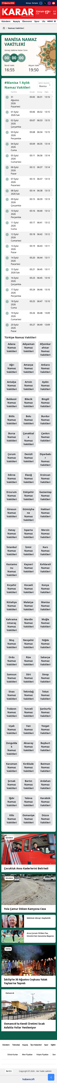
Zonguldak (11, 748)
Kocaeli (28, 588)
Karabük (45, 801)
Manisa (45, 606)
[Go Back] (51, 1077)
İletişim (35, 3)
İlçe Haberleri (36, 1045)
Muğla (45, 623)
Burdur (45, 420)
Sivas (12, 695)
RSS (10, 1071)
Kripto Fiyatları (42, 1054)
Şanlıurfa (45, 712)
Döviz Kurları (13, 1054)
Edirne (12, 478)
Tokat (45, 695)
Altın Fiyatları (27, 1054)
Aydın (45, 385)
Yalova (28, 801)
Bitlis (12, 420)
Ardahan (45, 784)
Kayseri (28, 568)
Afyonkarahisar (45, 349)
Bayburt (45, 746)
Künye (28, 3)
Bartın (28, 784)
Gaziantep (45, 495)
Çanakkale (28, 439)
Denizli (28, 458)
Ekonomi (27, 21)
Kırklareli (45, 568)
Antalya (12, 385)
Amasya (28, 368)
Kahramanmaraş (11, 625)
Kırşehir (12, 588)
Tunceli (28, 712)
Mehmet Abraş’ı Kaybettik (39, 918)
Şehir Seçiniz (44, 83)
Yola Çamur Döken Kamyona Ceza (25, 909)
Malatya (28, 606)
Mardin (28, 623)
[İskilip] (28, 960)
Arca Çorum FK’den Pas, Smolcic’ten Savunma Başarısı (40, 934)
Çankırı (45, 437)
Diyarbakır (45, 459)
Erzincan (45, 478)
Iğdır (12, 801)
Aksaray (28, 746)
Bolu (28, 420)
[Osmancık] (28, 1004)
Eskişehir (28, 495)
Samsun (12, 678)
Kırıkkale (28, 767)
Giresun (12, 513)
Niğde (45, 643)
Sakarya (45, 661)
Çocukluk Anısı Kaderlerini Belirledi (26, 868)
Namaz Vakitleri (15, 28)
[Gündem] (28, 849)
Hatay (12, 533)
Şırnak (12, 784)
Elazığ (28, 478)
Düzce (45, 819)
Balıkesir (11, 402)
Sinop (45, 678)
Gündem (5, 21)
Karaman (11, 767)
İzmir (28, 550)
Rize (28, 661)
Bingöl (45, 402)
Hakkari (45, 513)
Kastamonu (11, 570)
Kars (45, 550)
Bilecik (28, 402)
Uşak (12, 729)
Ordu (12, 661)
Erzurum (11, 495)
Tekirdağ (28, 695)
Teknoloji (16, 1045)
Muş (12, 643)
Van (28, 729)
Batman (45, 767)
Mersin (45, 533)
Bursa (12, 437)
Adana (12, 347)
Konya (45, 588)
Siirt (28, 678)
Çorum (12, 458)
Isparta (28, 533)
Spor (37, 21)
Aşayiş (16, 21)
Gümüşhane (28, 515)
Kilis (12, 819)
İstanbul (12, 550)
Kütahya (12, 606)
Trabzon (12, 712)
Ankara (45, 368)
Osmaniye (28, 819)
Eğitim (53, 1045)
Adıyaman (28, 347)
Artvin (28, 385)
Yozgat (45, 729)
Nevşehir (28, 643)
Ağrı (12, 368)
